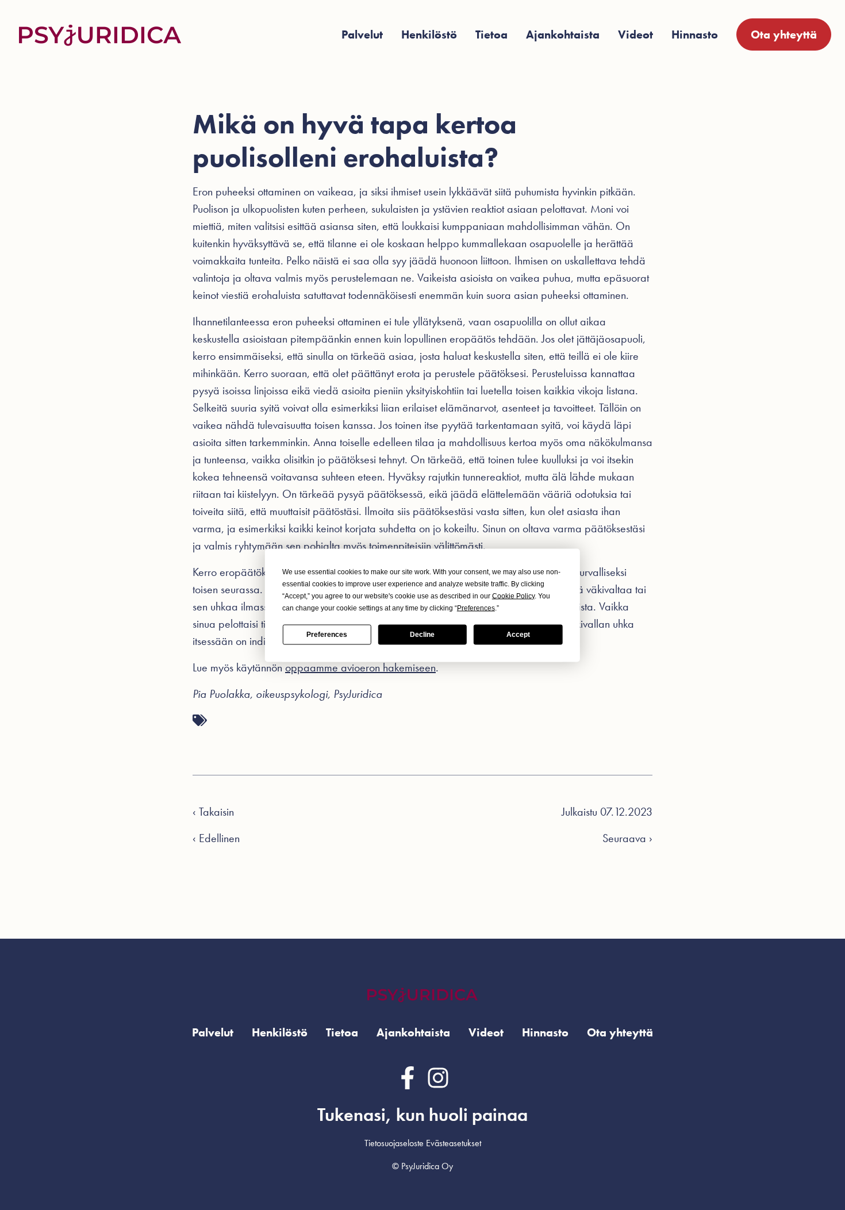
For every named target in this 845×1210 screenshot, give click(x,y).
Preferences (326, 635)
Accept (518, 635)
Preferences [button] (476, 608)
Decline (422, 635)
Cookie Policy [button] (513, 595)
